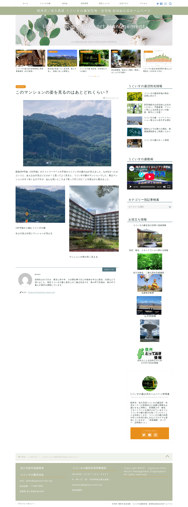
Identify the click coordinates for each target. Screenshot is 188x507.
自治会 (65, 3)
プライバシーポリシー (26, 504)
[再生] (130, 186)
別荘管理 (84, 3)
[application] (149, 177)
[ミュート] (164, 186)
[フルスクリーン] (168, 186)
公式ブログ (123, 3)
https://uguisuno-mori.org (41, 292)
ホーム (25, 3)
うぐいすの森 (45, 3)
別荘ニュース (104, 3)
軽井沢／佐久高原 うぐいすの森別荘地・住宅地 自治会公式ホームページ (94, 10)
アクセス (143, 3)
